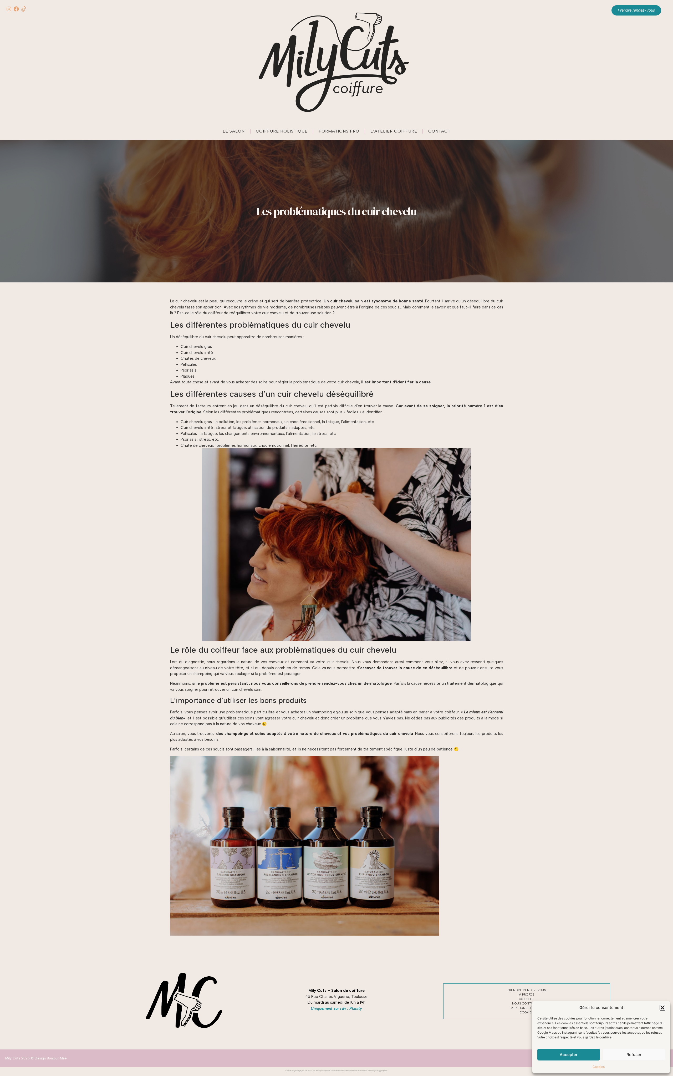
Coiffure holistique (282, 131)
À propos (526, 994)
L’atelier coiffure (393, 131)
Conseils (527, 999)
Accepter (569, 1054)
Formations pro (339, 131)
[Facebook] (16, 9)
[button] (662, 1007)
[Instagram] (9, 9)
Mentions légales (527, 1008)
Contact (439, 131)
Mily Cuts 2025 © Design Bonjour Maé (36, 1058)
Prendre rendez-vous (526, 990)
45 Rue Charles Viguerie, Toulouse (336, 996)
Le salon (234, 131)
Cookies (599, 1067)
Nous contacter (526, 1003)
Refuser (633, 1054)
